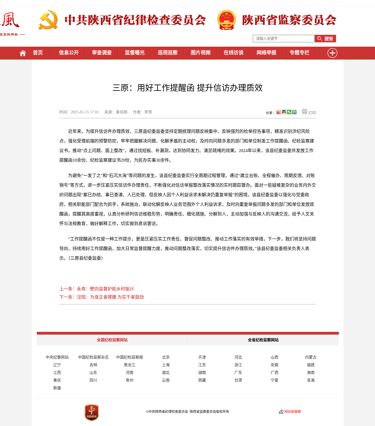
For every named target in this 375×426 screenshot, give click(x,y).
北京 (166, 357)
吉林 (93, 365)
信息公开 (69, 52)
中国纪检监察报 (129, 357)
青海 (311, 380)
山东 (93, 373)
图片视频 (201, 52)
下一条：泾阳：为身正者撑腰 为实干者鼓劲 (101, 297)
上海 (166, 365)
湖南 (202, 373)
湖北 (166, 373)
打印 (311, 113)
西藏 (202, 380)
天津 (202, 357)
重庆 (57, 380)
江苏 (202, 365)
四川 (93, 380)
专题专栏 (299, 52)
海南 (311, 373)
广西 (274, 373)
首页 (38, 52)
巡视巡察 (168, 52)
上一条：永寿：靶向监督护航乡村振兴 (96, 289)
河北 (238, 357)
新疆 (57, 388)
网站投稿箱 (292, 412)
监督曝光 (135, 52)
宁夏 (274, 380)
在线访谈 (234, 52)
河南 (129, 373)
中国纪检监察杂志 (93, 357)
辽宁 (57, 365)
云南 (166, 380)
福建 (311, 365)
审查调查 (102, 52)
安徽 (274, 365)
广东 (238, 373)
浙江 (238, 365)
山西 (274, 357)
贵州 (129, 380)
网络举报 (266, 52)
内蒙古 (311, 357)
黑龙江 (129, 365)
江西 (57, 373)
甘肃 (238, 380)
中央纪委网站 (57, 357)
